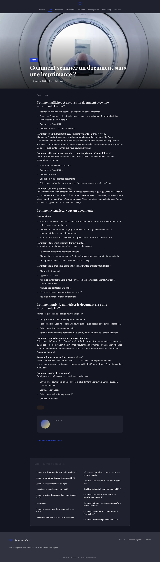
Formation (70, 10)
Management (93, 10)
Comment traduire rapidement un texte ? (102, 519)
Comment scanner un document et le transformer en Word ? (100, 495)
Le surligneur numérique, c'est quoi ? (52, 489)
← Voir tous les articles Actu (49, 440)
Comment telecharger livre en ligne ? (52, 483)
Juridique (81, 10)
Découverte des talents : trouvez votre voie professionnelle (102, 473)
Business (59, 10)
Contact (147, 539)
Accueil (42, 10)
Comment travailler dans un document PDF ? (55, 478)
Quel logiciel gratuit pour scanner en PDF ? (102, 489)
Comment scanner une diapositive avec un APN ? (102, 482)
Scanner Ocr (22, 540)
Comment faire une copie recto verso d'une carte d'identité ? (102, 504)
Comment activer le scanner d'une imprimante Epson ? (56, 496)
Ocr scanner (41, 503)
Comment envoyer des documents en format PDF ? (55, 510)
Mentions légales (135, 539)
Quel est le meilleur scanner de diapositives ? (56, 517)
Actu (50, 10)
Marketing (106, 10)
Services (117, 10)
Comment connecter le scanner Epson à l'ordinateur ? (101, 512)
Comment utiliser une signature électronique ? (56, 472)
